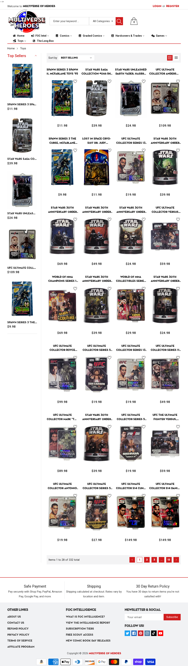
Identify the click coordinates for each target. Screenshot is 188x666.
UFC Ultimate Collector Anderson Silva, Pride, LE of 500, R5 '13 (22, 268)
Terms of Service (19, 640)
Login (157, 6)
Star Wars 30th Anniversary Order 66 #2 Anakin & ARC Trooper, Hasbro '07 (96, 279)
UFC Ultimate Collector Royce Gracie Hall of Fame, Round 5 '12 (62, 348)
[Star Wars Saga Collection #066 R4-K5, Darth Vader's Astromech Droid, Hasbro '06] (22, 135)
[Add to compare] (71, 107)
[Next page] (176, 560)
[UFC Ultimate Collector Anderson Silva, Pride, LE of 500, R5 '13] (22, 244)
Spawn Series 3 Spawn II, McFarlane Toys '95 (22, 104)
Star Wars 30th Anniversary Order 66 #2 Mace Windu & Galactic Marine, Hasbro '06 (165, 279)
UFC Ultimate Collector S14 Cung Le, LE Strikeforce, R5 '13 (131, 486)
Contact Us (15, 622)
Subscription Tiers (80, 628)
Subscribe (172, 617)
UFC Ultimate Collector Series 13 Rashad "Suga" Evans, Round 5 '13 (130, 141)
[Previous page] (132, 560)
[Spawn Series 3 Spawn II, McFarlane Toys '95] (22, 81)
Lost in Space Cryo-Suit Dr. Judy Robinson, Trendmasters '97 (96, 141)
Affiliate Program (20, 646)
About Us (14, 616)
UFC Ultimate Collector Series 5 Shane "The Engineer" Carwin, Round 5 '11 (97, 348)
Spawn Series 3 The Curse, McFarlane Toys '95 (22, 322)
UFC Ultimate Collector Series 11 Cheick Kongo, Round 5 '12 (165, 348)
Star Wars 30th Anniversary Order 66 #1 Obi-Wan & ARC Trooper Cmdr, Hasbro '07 (96, 417)
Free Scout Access (79, 634)
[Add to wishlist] (75, 81)
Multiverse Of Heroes (105, 653)
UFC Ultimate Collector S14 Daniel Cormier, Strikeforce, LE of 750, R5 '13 (165, 486)
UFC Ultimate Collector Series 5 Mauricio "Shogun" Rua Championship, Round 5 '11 (97, 486)
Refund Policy (18, 628)
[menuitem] (18, 35)
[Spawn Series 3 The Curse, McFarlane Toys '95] (22, 298)
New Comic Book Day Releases (88, 640)
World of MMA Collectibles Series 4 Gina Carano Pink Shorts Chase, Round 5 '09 (131, 279)
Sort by (52, 57)
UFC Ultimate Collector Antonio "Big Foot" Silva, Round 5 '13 (62, 486)
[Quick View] (62, 108)
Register (170, 6)
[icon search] (119, 21)
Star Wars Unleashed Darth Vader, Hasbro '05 (22, 213)
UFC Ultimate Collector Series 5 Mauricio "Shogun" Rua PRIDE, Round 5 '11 (130, 417)
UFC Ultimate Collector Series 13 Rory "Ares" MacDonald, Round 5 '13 (131, 348)
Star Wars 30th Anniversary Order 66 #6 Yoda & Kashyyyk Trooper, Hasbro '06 (165, 141)
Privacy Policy (18, 634)
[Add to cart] (53, 110)
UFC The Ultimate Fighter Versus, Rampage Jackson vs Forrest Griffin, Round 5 (165, 417)
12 (169, 559)
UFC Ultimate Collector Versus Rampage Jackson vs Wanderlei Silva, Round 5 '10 (165, 210)
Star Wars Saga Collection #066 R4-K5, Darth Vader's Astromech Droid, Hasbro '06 (22, 159)
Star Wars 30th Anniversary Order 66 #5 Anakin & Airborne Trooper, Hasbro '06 (62, 210)
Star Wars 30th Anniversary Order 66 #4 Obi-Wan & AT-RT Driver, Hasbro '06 (131, 210)
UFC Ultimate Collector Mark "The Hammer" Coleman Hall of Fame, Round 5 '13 (62, 417)
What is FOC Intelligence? (85, 616)
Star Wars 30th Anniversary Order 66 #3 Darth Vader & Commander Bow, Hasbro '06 (96, 210)
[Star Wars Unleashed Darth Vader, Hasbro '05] (22, 190)
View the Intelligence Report (88, 622)
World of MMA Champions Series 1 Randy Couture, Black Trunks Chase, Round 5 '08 (62, 279)
